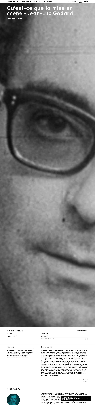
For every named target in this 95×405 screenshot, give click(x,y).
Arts (53, 338)
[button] (68, 1)
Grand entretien (44, 338)
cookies (70, 397)
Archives (50, 338)
